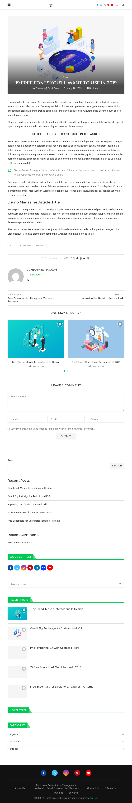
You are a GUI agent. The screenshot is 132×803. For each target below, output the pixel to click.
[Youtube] (112, 4)
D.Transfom (111, 788)
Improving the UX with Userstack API (27, 504)
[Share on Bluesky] (84, 258)
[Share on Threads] (81, 258)
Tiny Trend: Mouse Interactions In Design (36, 362)
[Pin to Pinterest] (77, 258)
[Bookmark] (122, 5)
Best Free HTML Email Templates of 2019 (96, 362)
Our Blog (58, 792)
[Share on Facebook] (71, 258)
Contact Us (93, 788)
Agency (67, 734)
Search (11, 460)
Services (73, 792)
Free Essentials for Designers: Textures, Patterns (34, 520)
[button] (12, 346)
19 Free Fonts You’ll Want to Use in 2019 (29, 512)
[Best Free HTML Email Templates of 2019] (96, 339)
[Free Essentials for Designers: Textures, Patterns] (17, 691)
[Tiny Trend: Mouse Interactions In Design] (36, 339)
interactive (25, 246)
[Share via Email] (88, 258)
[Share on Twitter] (74, 258)
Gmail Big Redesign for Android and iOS (29, 496)
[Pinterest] (108, 4)
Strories (67, 748)
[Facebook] (97, 4)
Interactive (67, 741)
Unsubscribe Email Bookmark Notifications (56, 788)
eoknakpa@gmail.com (47, 88)
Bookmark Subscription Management (56, 785)
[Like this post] (67, 258)
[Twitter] (101, 4)
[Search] (117, 4)
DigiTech (94, 798)
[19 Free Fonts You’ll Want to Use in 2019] (17, 672)
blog (12, 246)
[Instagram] (105, 4)
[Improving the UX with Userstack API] (17, 652)
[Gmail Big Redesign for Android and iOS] (17, 633)
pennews (40, 246)
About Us (20, 788)
